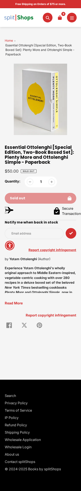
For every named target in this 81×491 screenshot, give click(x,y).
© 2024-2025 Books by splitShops (33, 469)
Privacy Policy (16, 403)
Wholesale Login (18, 447)
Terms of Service (18, 410)
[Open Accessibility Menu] (10, 245)
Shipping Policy (17, 432)
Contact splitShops (20, 462)
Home (9, 40)
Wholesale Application (23, 439)
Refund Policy (16, 425)
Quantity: (12, 181)
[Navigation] (72, 17)
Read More (14, 303)
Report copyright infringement (51, 315)
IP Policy (12, 417)
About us (12, 454)
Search (10, 395)
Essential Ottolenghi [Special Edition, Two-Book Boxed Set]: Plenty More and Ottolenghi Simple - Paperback (39, 49)
